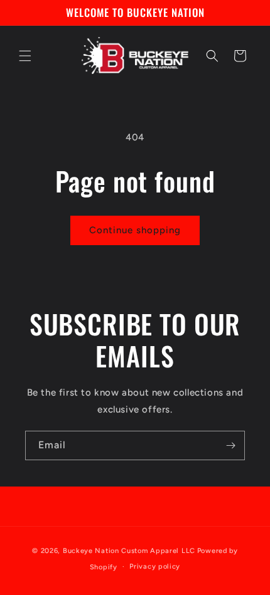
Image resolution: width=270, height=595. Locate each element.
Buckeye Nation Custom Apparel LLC (129, 551)
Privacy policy (154, 566)
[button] (25, 56)
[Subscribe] (230, 445)
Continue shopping (135, 230)
